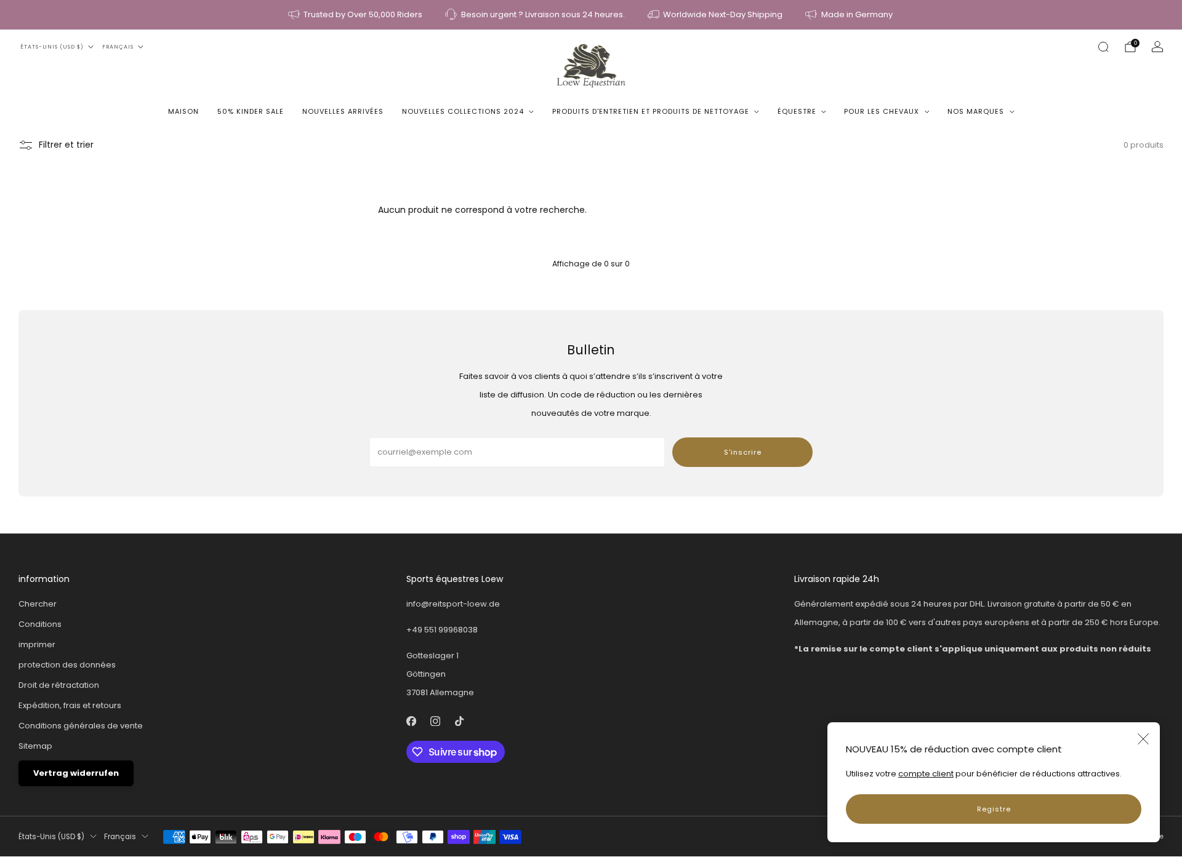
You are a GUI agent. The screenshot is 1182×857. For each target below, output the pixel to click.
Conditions (40, 624)
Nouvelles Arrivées (343, 111)
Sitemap (35, 746)
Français (118, 46)
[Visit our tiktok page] (459, 721)
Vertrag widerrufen (76, 773)
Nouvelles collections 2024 (463, 111)
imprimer (36, 644)
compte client (926, 773)
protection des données (67, 665)
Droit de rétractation (58, 685)
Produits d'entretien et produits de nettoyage (650, 111)
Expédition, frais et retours (69, 705)
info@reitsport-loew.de (453, 604)
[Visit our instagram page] (435, 721)
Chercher (37, 604)
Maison (183, 111)
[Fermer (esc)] (1143, 738)
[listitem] (356, 15)
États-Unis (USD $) (52, 46)
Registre (994, 809)
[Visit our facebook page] (411, 721)
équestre (797, 111)
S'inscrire (743, 452)
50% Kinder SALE (250, 111)
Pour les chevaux (881, 111)
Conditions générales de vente (80, 725)
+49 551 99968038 (442, 630)
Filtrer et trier (66, 145)
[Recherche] (1103, 47)
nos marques (975, 111)
